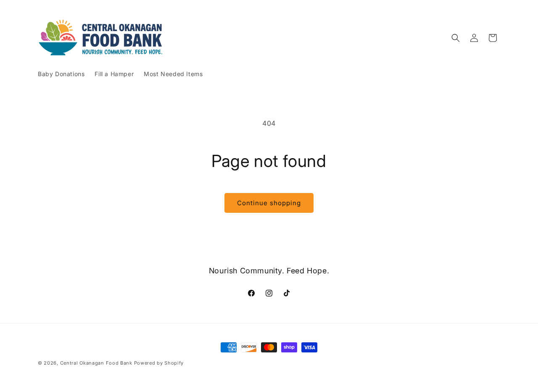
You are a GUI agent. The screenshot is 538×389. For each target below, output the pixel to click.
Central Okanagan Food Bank (96, 363)
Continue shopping (269, 203)
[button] (455, 38)
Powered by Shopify (159, 363)
